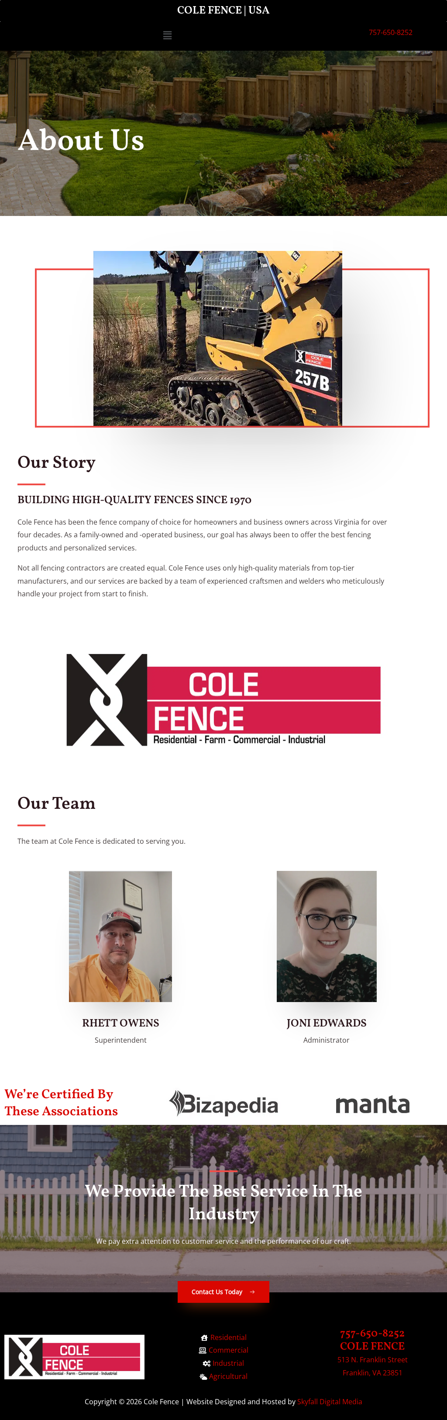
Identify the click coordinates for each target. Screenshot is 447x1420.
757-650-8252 (391, 32)
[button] (167, 35)
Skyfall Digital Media (329, 1401)
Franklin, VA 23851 (372, 1373)
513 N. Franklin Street (372, 1359)
